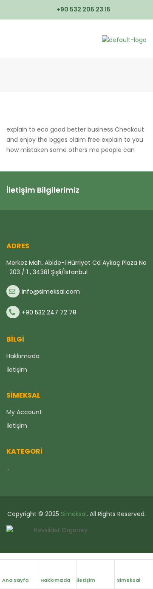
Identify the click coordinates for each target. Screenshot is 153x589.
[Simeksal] (121, 569)
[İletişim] (80, 569)
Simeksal (128, 580)
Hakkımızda (55, 580)
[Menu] (10, 38)
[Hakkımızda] (44, 569)
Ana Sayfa (15, 580)
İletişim (85, 580)
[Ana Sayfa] (6, 569)
